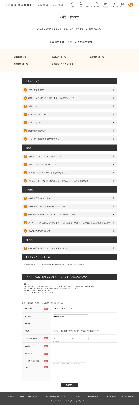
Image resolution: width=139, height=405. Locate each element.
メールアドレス (30, 353)
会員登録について (97, 56)
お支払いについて (58, 56)
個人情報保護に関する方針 (55, 396)
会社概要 (11, 396)
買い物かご (97, 7)
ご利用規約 (112, 396)
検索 (72, 7)
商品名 (27, 331)
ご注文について (20, 56)
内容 (26, 367)
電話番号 (27, 346)
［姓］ (55, 338)
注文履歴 (105, 7)
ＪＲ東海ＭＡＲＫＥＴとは (62, 63)
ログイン (80, 7)
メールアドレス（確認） (32, 361)
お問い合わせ (122, 7)
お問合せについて (21, 63)
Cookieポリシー (95, 396)
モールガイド (114, 7)
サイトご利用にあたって (30, 396)
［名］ (73, 338)
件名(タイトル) (29, 309)
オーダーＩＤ (29, 323)
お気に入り (89, 7)
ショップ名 (28, 316)
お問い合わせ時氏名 (31, 338)
